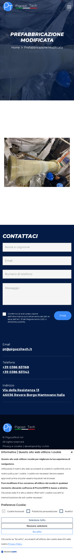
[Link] (20, 7)
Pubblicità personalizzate (44, 511)
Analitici (69, 511)
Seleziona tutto (37, 520)
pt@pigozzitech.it (17, 349)
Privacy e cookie (12, 446)
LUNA (45, 446)
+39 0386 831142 (16, 372)
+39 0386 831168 (16, 367)
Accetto (37, 531)
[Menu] (69, 7)
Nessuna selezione (37, 525)
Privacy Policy (15, 544)
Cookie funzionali (15, 511)
